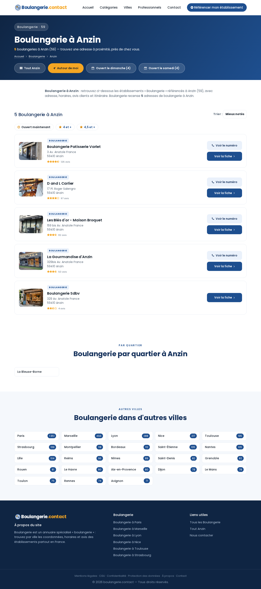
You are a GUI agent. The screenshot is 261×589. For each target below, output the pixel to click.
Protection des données (144, 576)
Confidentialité (116, 576)
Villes (128, 7)
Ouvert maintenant (35, 127)
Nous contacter (201, 535)
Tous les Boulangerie (205, 522)
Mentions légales (86, 576)
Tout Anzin (32, 68)
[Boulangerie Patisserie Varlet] (31, 151)
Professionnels (149, 7)
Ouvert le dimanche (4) (113, 68)
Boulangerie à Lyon (127, 535)
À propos (168, 576)
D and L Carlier (60, 183)
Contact (174, 7)
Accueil (88, 7)
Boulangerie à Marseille (130, 529)
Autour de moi (67, 68)
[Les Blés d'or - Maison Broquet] (31, 224)
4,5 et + (89, 127)
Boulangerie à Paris (127, 522)
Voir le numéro (226, 145)
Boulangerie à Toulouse (130, 549)
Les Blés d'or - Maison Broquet (74, 220)
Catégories (109, 7)
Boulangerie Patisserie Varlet (74, 146)
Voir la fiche (223, 156)
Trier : (218, 114)
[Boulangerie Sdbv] (31, 298)
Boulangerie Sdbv (63, 293)
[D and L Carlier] (31, 187)
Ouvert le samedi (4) (164, 68)
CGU (102, 576)
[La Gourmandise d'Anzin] (31, 261)
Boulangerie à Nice (127, 542)
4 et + (67, 127)
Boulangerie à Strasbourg (132, 555)
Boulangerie (44, 7)
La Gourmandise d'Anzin (69, 256)
